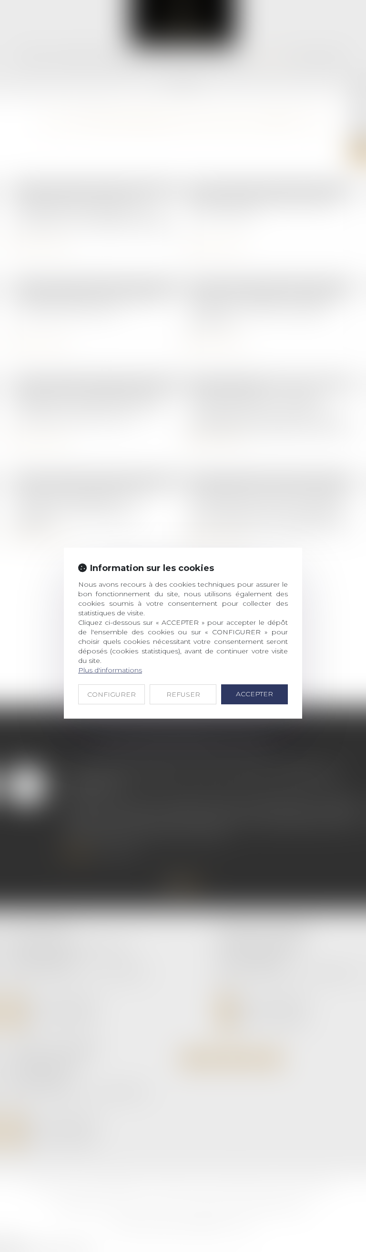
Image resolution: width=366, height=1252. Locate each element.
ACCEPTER (254, 694)
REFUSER (183, 694)
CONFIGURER (111, 694)
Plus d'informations (110, 670)
